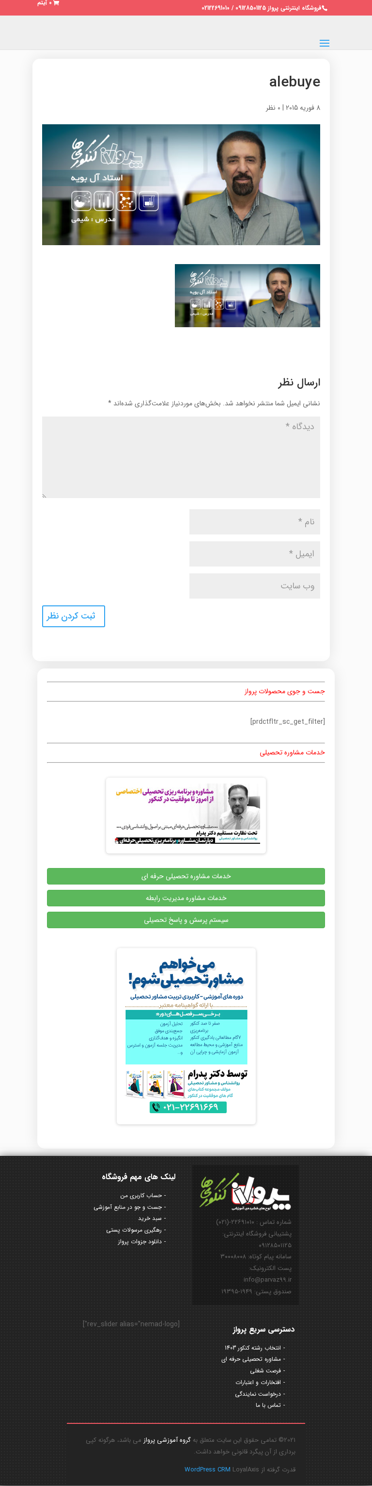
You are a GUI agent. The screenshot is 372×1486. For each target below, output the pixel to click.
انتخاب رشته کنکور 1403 (253, 1347)
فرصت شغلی (265, 1370)
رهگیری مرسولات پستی (134, 1230)
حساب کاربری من (141, 1195)
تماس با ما (268, 1405)
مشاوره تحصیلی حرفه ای (251, 1359)
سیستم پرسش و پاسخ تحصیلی (186, 920)
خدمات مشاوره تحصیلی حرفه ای (186, 876)
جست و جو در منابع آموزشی (127, 1207)
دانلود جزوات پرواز (140, 1241)
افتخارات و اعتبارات (258, 1382)
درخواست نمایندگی (258, 1394)
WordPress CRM (208, 1470)
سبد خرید (150, 1218)
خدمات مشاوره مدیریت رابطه (186, 898)
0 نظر (273, 107)
